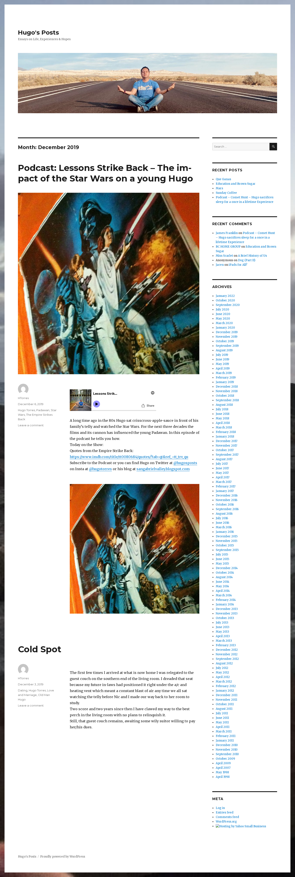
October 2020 (225, 300)
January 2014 (225, 604)
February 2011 (225, 736)
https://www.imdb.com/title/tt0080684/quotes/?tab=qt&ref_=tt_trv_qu (129, 457)
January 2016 (225, 532)
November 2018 (227, 391)
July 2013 (222, 622)
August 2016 (224, 514)
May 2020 (223, 318)
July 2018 (222, 409)
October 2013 (225, 618)
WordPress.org (226, 821)
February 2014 (226, 600)
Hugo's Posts (38, 32)
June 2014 (222, 582)
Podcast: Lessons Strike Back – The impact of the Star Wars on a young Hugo (105, 173)
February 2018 (226, 432)
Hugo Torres (26, 410)
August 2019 (224, 350)
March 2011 (224, 731)
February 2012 (226, 686)
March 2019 (224, 373)
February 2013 (226, 645)
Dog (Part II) (246, 260)
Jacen (220, 265)
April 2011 (222, 727)
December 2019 (227, 332)
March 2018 (224, 427)
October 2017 (225, 450)
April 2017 (222, 477)
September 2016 (227, 509)
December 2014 (227, 568)
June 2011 (222, 718)
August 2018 (224, 405)
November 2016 (226, 500)
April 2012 (223, 677)
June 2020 (223, 314)
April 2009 (223, 763)
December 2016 (227, 495)
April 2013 (223, 636)
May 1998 (222, 772)
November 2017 (226, 445)
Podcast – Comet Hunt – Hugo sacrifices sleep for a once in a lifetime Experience (245, 237)
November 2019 (226, 337)
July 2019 (222, 355)
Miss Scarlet (224, 256)
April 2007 (223, 768)
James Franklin (227, 233)
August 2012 (224, 663)
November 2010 (227, 749)
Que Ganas (223, 179)
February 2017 (225, 486)
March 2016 (224, 527)
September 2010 (227, 754)
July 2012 (222, 668)
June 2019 (222, 359)
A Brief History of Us (252, 256)
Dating (22, 690)
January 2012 (225, 690)
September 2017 (227, 455)
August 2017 (224, 459)
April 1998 (223, 777)
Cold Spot (39, 649)
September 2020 (228, 305)
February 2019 (226, 377)
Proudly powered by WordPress (62, 856)
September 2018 (227, 400)
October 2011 (225, 704)
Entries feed (224, 812)
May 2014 (222, 586)
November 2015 (226, 541)
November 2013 (227, 613)
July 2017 (222, 464)
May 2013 (222, 631)
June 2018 (222, 414)
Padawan (42, 410)
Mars (219, 188)
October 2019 (225, 341)
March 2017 (224, 482)
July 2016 (222, 518)
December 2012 (227, 650)
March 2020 (224, 323)
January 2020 (225, 327)
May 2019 (222, 364)
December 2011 (226, 695)
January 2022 (225, 296)
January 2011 (225, 740)
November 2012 (227, 654)
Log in (220, 808)
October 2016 (225, 504)
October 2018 (225, 396)
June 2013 (222, 627)
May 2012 (222, 672)
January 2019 (225, 382)
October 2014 (225, 573)
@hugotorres (100, 469)
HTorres (23, 398)
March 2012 (224, 681)
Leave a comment (31, 425)
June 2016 (222, 523)
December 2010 (227, 745)
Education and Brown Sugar (235, 184)
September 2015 (227, 550)
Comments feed (227, 817)
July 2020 (222, 309)
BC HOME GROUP (228, 246)
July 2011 (222, 713)
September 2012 (227, 659)
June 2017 (222, 468)
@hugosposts (185, 463)
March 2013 (224, 641)
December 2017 (226, 441)
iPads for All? (238, 265)
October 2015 (225, 545)
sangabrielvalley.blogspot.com (163, 469)
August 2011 (224, 709)
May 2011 (222, 722)
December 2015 (227, 536)
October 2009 (225, 759)
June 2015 (222, 559)
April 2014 (223, 591)
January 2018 (225, 436)
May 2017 (222, 473)
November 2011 (226, 700)
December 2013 (227, 609)
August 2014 (224, 577)
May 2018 (222, 418)
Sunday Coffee (226, 193)
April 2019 (223, 368)
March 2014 (224, 595)
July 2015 (222, 554)
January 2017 (225, 491)
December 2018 (227, 386)
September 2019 (227, 346)
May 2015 (222, 563)
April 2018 (223, 423)
